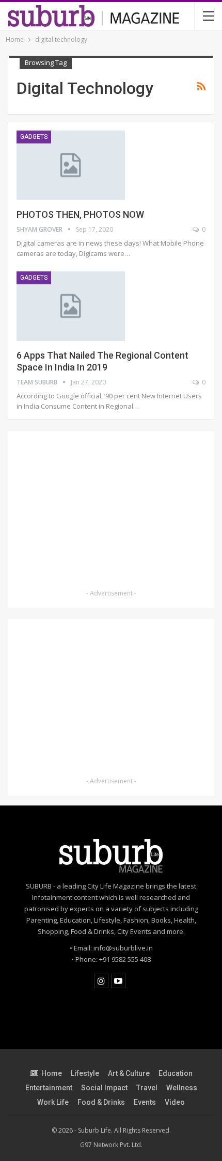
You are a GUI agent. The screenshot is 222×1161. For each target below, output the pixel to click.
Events (145, 1102)
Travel (146, 1088)
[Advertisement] (111, 512)
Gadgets (33, 136)
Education (175, 1073)
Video (175, 1102)
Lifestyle (85, 1073)
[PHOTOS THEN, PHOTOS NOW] (71, 165)
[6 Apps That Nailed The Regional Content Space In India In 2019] (71, 306)
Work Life (53, 1102)
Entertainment (48, 1088)
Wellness (181, 1088)
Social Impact (104, 1088)
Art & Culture (129, 1073)
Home (51, 1073)
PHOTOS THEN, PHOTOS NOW (80, 214)
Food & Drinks (101, 1102)
